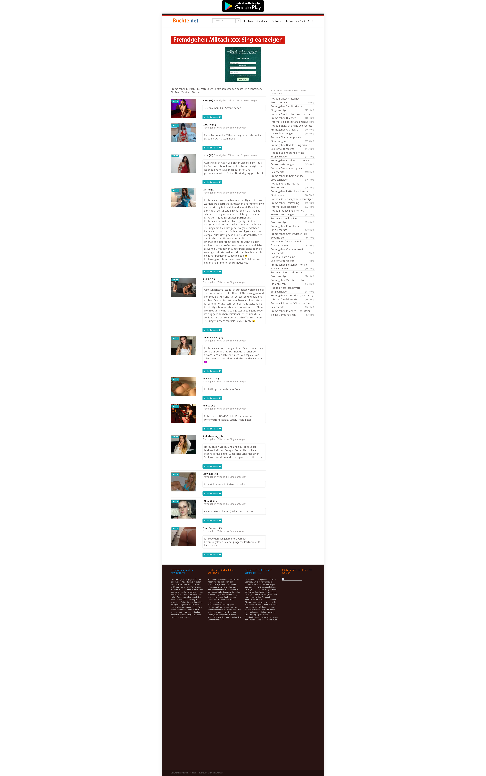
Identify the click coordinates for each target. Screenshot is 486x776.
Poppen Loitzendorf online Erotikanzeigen (292, 274)
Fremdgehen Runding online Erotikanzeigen (292, 177)
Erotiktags (277, 21)
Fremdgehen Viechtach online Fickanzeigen (292, 282)
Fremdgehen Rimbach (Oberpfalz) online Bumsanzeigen (292, 312)
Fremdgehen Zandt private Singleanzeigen (292, 108)
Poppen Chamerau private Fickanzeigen (292, 139)
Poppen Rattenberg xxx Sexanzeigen (292, 199)
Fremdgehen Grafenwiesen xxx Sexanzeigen (292, 235)
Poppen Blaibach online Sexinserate (292, 126)
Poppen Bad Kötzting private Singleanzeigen (292, 154)
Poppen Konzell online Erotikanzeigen (292, 220)
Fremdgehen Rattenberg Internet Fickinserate (292, 193)
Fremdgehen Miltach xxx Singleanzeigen (235, 100)
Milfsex (193, 773)
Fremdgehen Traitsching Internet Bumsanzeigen (292, 204)
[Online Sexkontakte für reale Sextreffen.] (185, 21)
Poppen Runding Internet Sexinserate (292, 185)
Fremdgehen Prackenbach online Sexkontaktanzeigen (292, 162)
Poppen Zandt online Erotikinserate (292, 114)
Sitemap (219, 773)
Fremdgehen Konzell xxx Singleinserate (292, 228)
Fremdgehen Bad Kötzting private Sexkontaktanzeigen (292, 146)
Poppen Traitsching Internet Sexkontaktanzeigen (292, 212)
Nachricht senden (211, 117)
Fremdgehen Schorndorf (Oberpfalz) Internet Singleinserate (292, 297)
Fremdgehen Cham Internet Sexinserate (292, 251)
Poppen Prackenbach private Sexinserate (292, 170)
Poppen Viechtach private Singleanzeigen (292, 289)
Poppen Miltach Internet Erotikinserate (292, 100)
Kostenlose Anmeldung (256, 21)
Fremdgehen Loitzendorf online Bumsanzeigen (292, 266)
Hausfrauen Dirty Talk (207, 773)
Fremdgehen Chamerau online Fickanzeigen (292, 131)
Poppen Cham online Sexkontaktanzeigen (292, 258)
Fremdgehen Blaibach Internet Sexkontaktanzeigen (292, 119)
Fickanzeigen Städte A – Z (299, 21)
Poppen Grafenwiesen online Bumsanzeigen (292, 243)
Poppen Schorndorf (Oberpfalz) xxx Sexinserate (292, 305)
